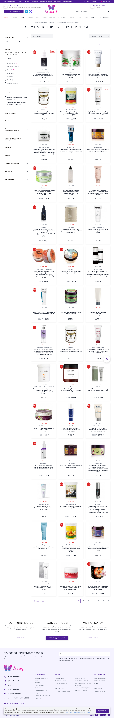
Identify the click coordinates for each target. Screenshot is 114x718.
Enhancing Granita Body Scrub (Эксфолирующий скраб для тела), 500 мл (98, 587)
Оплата (27, 1)
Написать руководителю (57, 638)
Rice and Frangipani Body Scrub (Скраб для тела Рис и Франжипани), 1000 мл (70, 113)
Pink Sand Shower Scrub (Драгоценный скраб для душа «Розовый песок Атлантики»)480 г (98, 192)
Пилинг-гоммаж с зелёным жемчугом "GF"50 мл (71, 75)
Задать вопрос (21, 638)
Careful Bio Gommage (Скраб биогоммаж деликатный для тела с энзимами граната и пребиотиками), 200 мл (44, 352)
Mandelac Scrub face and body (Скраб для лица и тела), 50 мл (98, 389)
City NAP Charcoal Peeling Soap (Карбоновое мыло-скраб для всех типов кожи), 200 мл (98, 113)
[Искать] (108, 11)
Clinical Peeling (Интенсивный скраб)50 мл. (98, 231)
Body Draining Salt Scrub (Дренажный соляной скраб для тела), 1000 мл (71, 231)
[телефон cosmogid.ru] (5, 6)
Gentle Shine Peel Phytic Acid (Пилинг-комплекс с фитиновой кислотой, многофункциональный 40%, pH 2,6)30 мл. (44, 233)
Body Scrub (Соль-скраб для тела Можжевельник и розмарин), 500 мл (98, 548)
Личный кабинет (91, 1)
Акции (20, 1)
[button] (94, 17)
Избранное (106, 1)
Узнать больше (93, 638)
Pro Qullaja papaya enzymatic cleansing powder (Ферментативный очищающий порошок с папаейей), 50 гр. (98, 274)
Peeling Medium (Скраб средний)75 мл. (98, 313)
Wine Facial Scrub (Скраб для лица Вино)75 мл (44, 429)
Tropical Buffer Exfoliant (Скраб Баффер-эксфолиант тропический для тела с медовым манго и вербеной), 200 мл (43, 274)
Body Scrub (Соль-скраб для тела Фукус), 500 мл (71, 466)
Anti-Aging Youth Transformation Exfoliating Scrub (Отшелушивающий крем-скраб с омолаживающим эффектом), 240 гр (44, 152)
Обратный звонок (13, 11)
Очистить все (103, 45)
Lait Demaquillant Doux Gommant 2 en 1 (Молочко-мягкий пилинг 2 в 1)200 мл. (71, 192)
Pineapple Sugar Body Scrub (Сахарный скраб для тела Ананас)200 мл (70, 549)
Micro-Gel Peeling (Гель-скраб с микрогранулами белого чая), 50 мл (98, 75)
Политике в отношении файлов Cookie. (77, 712)
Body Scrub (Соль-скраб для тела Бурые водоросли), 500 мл (98, 150)
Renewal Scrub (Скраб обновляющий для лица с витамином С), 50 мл (98, 429)
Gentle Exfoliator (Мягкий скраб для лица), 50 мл (43, 547)
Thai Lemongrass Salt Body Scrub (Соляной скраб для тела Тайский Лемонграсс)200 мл (44, 192)
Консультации (67, 1)
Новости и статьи (46, 1)
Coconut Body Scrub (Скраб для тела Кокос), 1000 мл (70, 507)
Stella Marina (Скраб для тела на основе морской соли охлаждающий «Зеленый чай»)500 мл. (44, 391)
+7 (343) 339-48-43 (14, 6)
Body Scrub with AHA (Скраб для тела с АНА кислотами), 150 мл (44, 312)
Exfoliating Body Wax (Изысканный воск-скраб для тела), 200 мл (71, 390)
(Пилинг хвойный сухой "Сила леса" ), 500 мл (71, 312)
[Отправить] (108, 654)
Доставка (35, 1)
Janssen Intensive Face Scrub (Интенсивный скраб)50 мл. (43, 587)
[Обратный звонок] (106, 359)
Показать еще (38, 601)
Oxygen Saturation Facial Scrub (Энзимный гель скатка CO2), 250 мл (71, 151)
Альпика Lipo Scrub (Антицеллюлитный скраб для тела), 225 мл (44, 508)
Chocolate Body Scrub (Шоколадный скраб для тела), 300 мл (43, 113)
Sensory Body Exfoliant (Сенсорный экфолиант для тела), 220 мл (70, 429)
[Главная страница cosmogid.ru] (51, 9)
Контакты (57, 1)
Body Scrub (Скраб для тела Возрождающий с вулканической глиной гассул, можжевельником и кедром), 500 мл (98, 468)
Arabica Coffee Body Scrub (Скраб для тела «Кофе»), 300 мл (71, 350)
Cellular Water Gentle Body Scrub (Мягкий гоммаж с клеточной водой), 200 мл (98, 351)
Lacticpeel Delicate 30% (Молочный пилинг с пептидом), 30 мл (44, 75)
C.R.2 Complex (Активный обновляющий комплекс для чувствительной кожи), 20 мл (44, 467)
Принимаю (102, 711)
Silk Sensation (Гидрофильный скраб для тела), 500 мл (71, 272)
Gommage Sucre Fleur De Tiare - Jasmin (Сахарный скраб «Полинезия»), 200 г (71, 587)
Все (6, 52)
